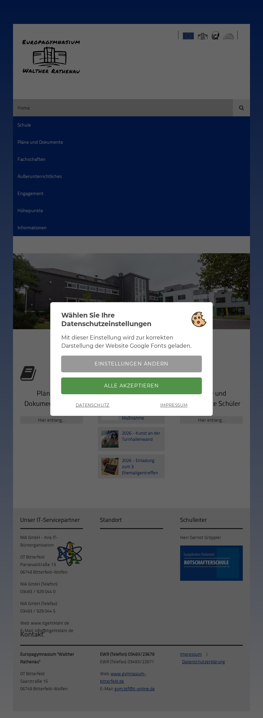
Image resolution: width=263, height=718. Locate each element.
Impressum (173, 405)
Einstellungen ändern (131, 364)
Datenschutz (93, 405)
